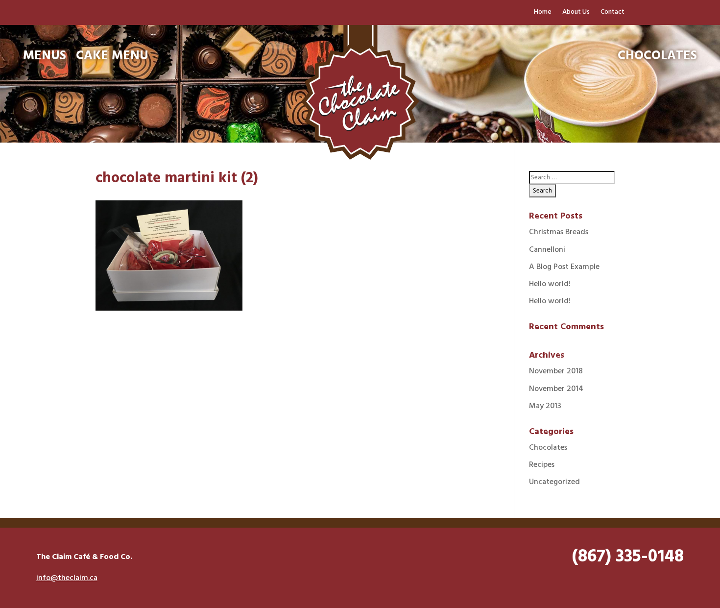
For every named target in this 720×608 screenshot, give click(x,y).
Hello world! (550, 284)
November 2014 (556, 389)
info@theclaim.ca (66, 578)
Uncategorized (554, 482)
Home (543, 13)
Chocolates (548, 447)
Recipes (541, 465)
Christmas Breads (558, 232)
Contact (612, 13)
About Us (576, 13)
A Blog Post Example (564, 267)
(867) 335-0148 (628, 557)
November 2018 (556, 371)
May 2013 (545, 406)
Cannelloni (547, 249)
